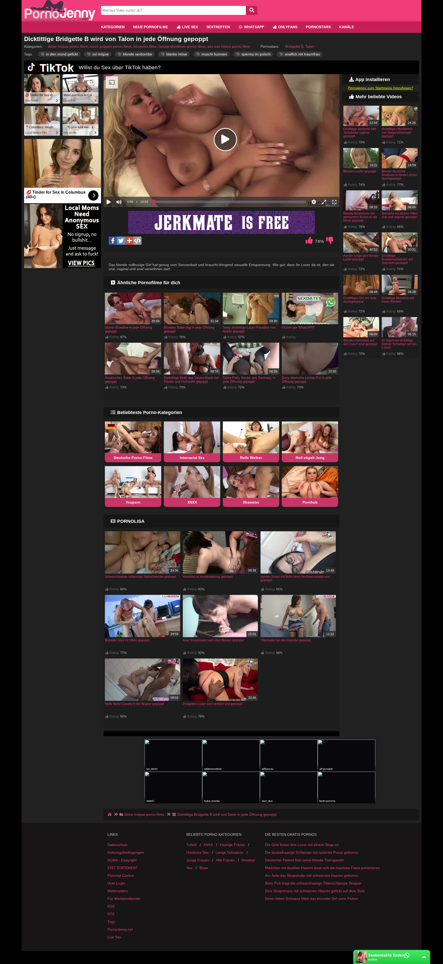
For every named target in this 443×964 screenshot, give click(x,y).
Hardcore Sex (197, 852)
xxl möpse (100, 54)
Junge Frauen (197, 860)
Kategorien (113, 27)
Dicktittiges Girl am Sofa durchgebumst (359, 299)
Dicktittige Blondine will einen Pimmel (398, 299)
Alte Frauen (225, 860)
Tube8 (191, 845)
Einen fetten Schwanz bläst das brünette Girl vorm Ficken (311, 899)
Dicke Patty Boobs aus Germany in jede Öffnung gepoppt (249, 379)
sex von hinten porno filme (228, 46)
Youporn (133, 502)
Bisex (203, 868)
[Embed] (137, 241)
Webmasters (117, 891)
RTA (110, 914)
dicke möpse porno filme (68, 46)
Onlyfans (287, 27)
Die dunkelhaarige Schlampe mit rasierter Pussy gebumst (311, 852)
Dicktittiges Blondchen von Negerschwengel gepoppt (397, 132)
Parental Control (120, 875)
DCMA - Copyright (122, 860)
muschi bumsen (213, 54)
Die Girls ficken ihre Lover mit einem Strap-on (302, 845)
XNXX (192, 502)
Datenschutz (117, 845)
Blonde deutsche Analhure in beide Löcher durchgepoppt (399, 175)
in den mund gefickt (61, 54)
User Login (116, 883)
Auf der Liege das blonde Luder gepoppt (360, 257)
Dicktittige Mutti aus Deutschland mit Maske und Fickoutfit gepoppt (191, 379)
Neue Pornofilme (150, 27)
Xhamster (251, 502)
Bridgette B (294, 46)
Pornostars (318, 27)
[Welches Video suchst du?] (251, 10)
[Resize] (324, 202)
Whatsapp (253, 27)
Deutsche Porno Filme (133, 458)
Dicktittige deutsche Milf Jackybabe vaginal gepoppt (359, 132)
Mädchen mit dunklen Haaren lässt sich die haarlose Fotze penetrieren (322, 868)
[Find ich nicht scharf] (329, 242)
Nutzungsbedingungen (125, 852)
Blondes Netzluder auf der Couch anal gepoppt (360, 342)
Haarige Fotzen (232, 845)
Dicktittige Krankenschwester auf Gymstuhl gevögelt (397, 259)
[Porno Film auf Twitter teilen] (121, 241)
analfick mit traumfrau (302, 54)
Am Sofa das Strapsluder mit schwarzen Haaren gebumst (311, 875)
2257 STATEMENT (122, 868)
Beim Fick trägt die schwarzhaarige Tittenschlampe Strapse (313, 883)
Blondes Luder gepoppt (359, 171)
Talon (309, 46)
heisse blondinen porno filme (182, 46)
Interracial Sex (192, 458)
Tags (111, 922)
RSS (111, 906)
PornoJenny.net (120, 929)
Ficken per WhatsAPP (298, 327)
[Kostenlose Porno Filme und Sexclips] (60, 19)
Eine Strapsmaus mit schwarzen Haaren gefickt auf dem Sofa (315, 891)
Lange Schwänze (230, 852)
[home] (110, 814)
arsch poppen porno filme (110, 46)
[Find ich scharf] (309, 242)
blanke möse (176, 54)
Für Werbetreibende (123, 899)
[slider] (127, 186)
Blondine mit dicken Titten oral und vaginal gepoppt (400, 215)
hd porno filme (145, 46)
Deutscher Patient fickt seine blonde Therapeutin (304, 860)
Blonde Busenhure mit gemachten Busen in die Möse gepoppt (360, 217)
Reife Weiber (251, 458)
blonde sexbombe (137, 54)
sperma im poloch (255, 54)
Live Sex (189, 27)
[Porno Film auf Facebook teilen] (113, 241)
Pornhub (310, 502)
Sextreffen (218, 27)
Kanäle (346, 27)
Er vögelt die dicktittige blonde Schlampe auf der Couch (399, 344)
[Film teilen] (129, 241)
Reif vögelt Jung (310, 458)
